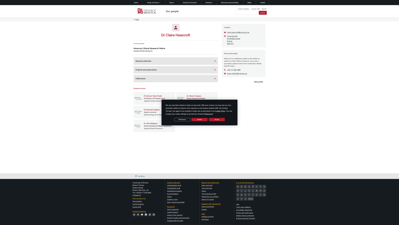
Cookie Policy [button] (220, 111)
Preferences (182, 119)
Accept (217, 119)
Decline (199, 119)
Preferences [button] (208, 114)
